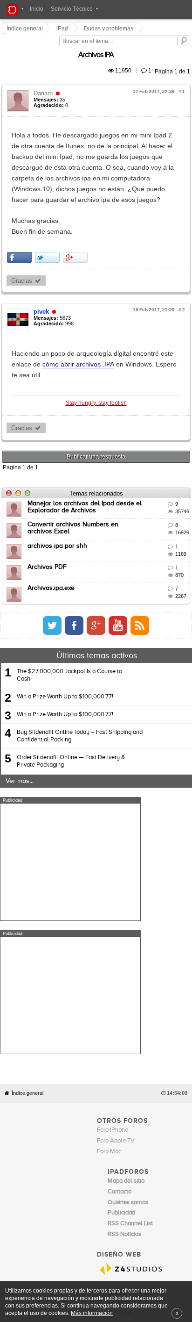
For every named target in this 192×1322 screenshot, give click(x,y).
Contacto (109, 1144)
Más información (92, 1313)
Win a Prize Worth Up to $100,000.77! (65, 643)
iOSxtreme (122, 1115)
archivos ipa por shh (59, 492)
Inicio (36, 9)
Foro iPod (120, 1125)
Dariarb (44, 82)
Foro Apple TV (116, 954)
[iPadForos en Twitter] (130, 571)
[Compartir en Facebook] (20, 214)
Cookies (85, 1144)
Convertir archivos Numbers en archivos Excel (96, 471)
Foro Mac (109, 965)
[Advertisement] (70, 808)
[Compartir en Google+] (76, 214)
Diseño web (164, 1144)
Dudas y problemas (110, 28)
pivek (42, 269)
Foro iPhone (112, 944)
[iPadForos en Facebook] (152, 571)
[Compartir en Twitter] (48, 214)
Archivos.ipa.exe (52, 535)
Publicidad (134, 1144)
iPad (63, 28)
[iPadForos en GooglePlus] (174, 571)
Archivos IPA (174, 44)
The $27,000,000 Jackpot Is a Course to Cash (69, 621)
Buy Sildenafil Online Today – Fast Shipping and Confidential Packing (80, 683)
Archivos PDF (48, 513)
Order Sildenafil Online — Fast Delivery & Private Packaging (71, 708)
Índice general (27, 906)
